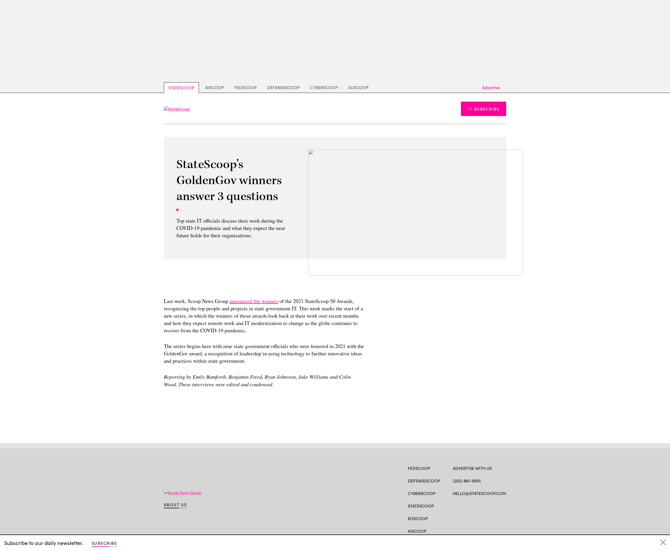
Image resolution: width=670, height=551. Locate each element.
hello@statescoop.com (479, 493)
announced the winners (254, 301)
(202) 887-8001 (467, 480)
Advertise (491, 87)
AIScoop (214, 87)
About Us (175, 504)
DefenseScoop (283, 87)
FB (455, 505)
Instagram (485, 505)
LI (474, 505)
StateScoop (181, 87)
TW (465, 505)
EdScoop (358, 87)
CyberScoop (324, 87)
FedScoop (245, 87)
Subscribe (486, 109)
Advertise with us (472, 468)
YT (494, 505)
